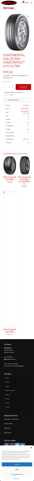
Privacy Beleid (8, 423)
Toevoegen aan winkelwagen (23, 87)
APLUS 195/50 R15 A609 (9, 330)
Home (7, 378)
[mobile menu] (31, 2)
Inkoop (7, 403)
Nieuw (11, 95)
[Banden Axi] (9, 2)
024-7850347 (9, 357)
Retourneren (7, 432)
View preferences (17, 474)
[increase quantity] (12, 87)
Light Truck (26, 139)
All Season (26, 105)
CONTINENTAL (25, 108)
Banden (7, 382)
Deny (17, 469)
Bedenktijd (7, 428)
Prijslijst (7, 399)
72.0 (28, 129)
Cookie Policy (16, 478)
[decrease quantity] (5, 87)
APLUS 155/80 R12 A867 (9, 178)
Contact (7, 407)
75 (28, 119)
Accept (17, 464)
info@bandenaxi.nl (10, 359)
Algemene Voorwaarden (11, 419)
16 (28, 116)
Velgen (7, 386)
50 (28, 142)
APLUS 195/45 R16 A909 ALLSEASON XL (24, 180)
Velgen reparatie (10, 390)
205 (28, 122)
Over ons (7, 394)
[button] (31, 448)
